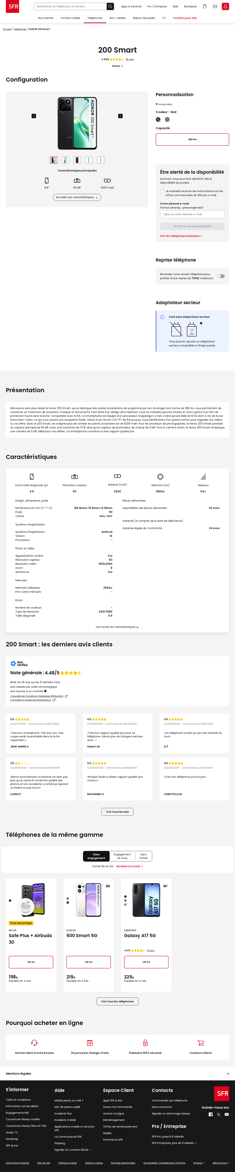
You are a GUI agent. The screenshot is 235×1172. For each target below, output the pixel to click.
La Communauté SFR (68, 1137)
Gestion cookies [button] (94, 1162)
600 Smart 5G (81, 936)
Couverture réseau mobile (23, 1119)
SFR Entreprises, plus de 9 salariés (173, 1143)
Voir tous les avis (117, 812)
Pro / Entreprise (157, 6)
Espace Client (225, 6)
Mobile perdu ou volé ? (69, 1100)
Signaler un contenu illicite (71, 1150)
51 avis (150, 950)
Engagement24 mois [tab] (124, 857)
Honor (116, 66)
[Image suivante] (120, 116)
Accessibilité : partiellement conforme (164, 1162)
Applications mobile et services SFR (74, 1128)
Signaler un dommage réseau (171, 1113)
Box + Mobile (118, 18)
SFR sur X (218, 1114)
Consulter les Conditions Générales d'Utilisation (36, 696)
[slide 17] (53, 160)
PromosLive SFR (113, 1139)
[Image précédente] (34, 116)
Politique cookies (67, 1162)
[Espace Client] (225, 6)
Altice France (220, 1162)
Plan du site (43, 1162)
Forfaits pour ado (185, 18)
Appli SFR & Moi (112, 1100)
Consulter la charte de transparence (30, 700)
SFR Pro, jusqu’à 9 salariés (168, 1136)
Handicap (12, 1139)
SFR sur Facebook (211, 1114)
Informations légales (17, 1162)
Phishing (60, 1143)
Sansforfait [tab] (146, 857)
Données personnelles (123, 1162)
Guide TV (11, 1132)
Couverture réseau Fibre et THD (26, 1126)
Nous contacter (162, 1107)
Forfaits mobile (70, 18)
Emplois (198, 1162)
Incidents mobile (65, 1120)
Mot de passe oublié (67, 1107)
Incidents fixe (63, 1113)
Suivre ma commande (117, 1107)
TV (164, 18)
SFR (221, 1093)
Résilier (107, 1133)
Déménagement (114, 1120)
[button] (201, 323)
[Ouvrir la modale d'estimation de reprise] (221, 276)
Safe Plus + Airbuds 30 (30, 939)
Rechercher (110, 6)
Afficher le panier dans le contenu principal (205, 6)
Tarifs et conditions (18, 1100)
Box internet (46, 18)
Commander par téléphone (169, 1100)
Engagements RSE (17, 1113)
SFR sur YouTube (227, 1114)
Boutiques (190, 6)
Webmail (215, 6)
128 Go (31, 962)
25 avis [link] (130, 59)
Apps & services (131, 6)
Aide (175, 6)
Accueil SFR (12, 6)
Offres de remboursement (120, 1126)
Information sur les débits (22, 1106)
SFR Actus (12, 1145)
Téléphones (94, 18)
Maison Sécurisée (144, 18)
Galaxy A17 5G (140, 936)
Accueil (7, 29)
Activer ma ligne (113, 1113)
